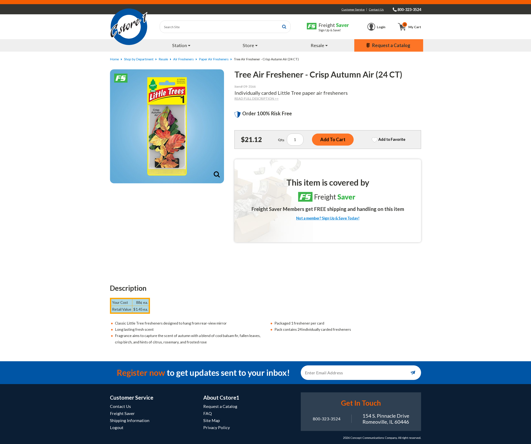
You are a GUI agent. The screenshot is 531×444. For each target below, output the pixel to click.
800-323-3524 (327, 418)
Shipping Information (129, 420)
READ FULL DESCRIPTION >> (256, 98)
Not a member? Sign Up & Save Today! (327, 218)
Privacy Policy (216, 427)
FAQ (207, 413)
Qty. (281, 140)
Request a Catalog (220, 406)
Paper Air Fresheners (214, 59)
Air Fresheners (183, 59)
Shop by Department (138, 59)
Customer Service (353, 9)
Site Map (211, 420)
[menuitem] (181, 45)
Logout (116, 427)
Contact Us (376, 9)
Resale (163, 59)
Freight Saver (122, 413)
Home (114, 59)
